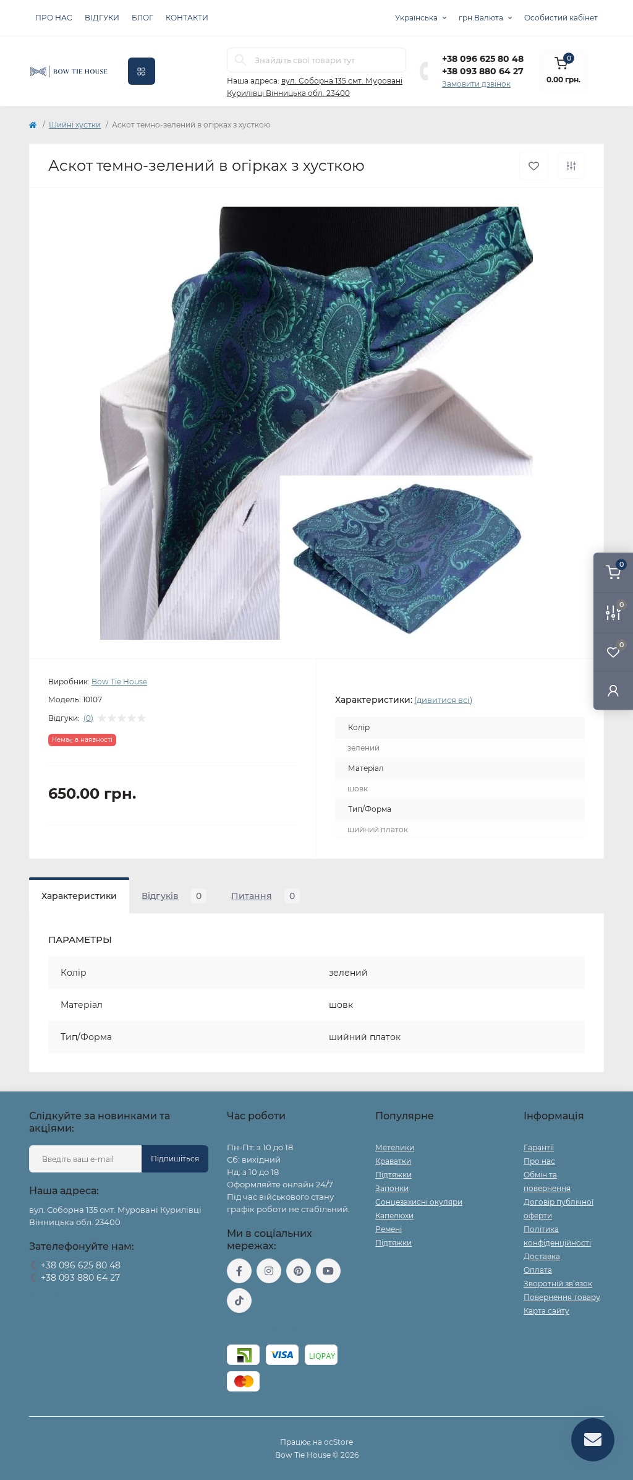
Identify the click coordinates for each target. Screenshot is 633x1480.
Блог (142, 17)
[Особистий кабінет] (613, 690)
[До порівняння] (571, 166)
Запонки (392, 1188)
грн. (481, 17)
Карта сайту (546, 1310)
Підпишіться (175, 1158)
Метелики (394, 1147)
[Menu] (141, 71)
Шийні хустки (75, 124)
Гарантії (539, 1147)
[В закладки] (533, 166)
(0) (88, 718)
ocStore (338, 1442)
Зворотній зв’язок (558, 1283)
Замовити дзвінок (476, 83)
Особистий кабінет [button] (561, 17)
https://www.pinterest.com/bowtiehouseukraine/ (298, 1270)
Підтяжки (393, 1174)
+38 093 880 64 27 (483, 71)
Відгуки (102, 17)
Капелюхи (394, 1215)
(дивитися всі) (443, 700)
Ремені (388, 1229)
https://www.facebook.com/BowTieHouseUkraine (239, 1270)
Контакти (187, 17)
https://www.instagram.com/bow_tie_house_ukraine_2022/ (269, 1270)
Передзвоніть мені (64, 1293)
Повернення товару (562, 1297)
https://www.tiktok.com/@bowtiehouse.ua (239, 1300)
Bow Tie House (119, 681)
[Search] (240, 60)
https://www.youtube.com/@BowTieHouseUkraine (328, 1270)
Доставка (542, 1256)
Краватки (393, 1161)
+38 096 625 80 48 (483, 58)
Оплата (538, 1270)
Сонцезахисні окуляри (418, 1202)
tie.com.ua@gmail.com (272, 1328)
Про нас (53, 17)
